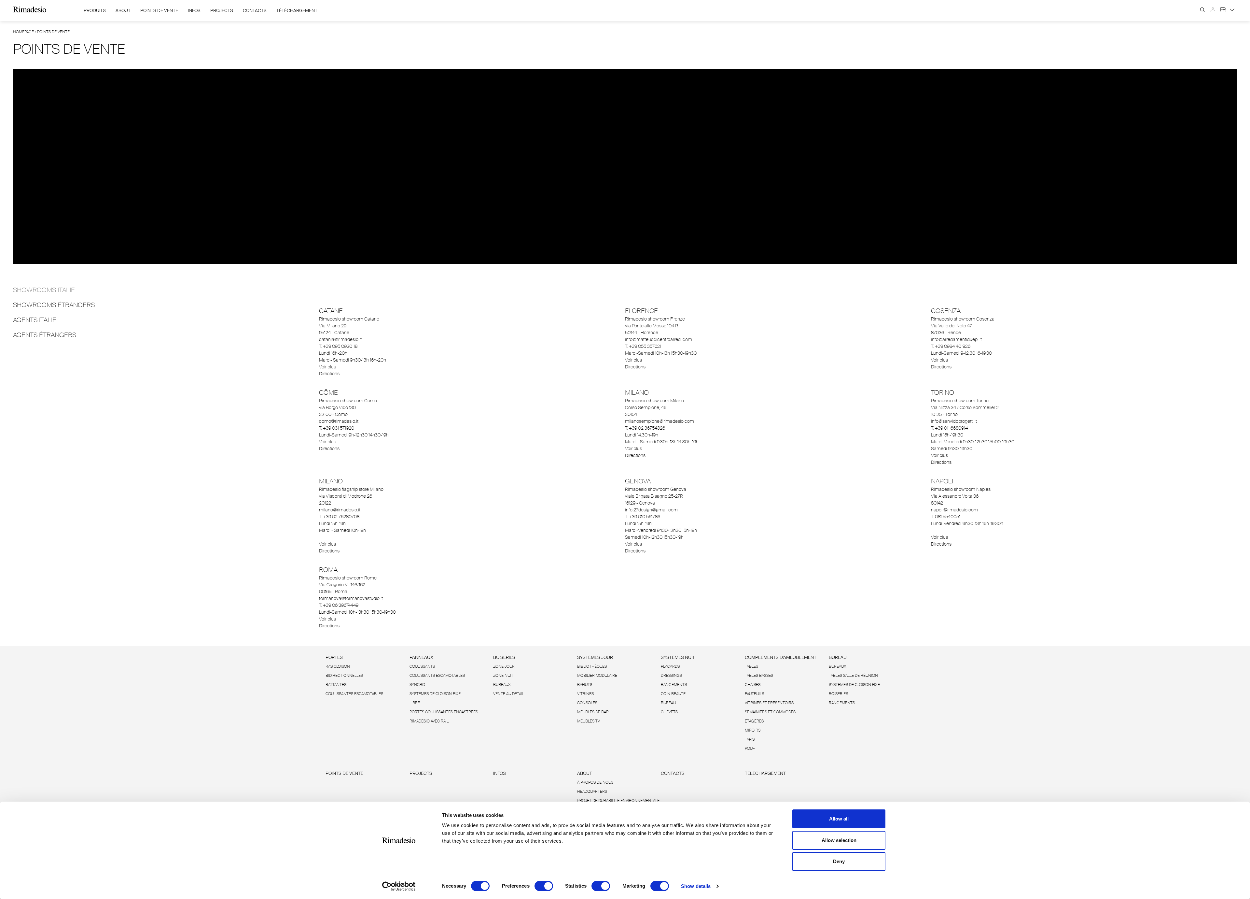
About (123, 10)
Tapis (750, 739)
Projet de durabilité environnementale (618, 800)
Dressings (671, 675)
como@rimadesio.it (338, 421)
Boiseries (504, 657)
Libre (415, 703)
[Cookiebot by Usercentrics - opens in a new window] (398, 886)
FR (1223, 9)
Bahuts (584, 684)
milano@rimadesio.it (339, 510)
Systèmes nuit (678, 657)
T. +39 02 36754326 (645, 428)
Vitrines (585, 693)
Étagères (754, 721)
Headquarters (592, 791)
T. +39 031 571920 (336, 428)
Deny (839, 861)
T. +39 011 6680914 (949, 428)
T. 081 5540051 (945, 517)
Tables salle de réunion (853, 675)
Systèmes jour (595, 657)
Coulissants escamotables (437, 675)
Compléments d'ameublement (780, 657)
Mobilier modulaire (597, 675)
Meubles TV (588, 721)
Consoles (587, 703)
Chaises (752, 684)
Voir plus (327, 367)
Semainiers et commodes (770, 712)
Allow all (839, 818)
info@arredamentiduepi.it (956, 339)
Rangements (674, 684)
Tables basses (759, 675)
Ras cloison (338, 666)
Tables (751, 666)
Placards (670, 666)
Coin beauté (673, 693)
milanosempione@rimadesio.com (659, 421)
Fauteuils (754, 693)
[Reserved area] (1212, 10)
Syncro (417, 684)
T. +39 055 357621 (643, 346)
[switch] (544, 886)
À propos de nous (595, 782)
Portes (334, 657)
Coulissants (422, 666)
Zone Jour (504, 666)
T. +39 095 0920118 (338, 346)
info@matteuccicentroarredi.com (658, 339)
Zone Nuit (503, 675)
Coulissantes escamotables (354, 693)
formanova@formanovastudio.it (351, 598)
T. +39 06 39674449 (338, 605)
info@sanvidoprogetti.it (954, 421)
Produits (95, 10)
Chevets (669, 712)
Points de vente (159, 10)
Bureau (668, 703)
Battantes (336, 684)
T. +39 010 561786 (642, 517)
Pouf (750, 748)
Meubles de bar (593, 712)
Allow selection (839, 840)
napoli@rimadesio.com (954, 510)
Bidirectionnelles (344, 675)
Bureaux (502, 684)
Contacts (255, 10)
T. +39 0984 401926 (950, 346)
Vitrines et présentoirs (769, 703)
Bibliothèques (592, 666)
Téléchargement (296, 10)
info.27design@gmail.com (651, 510)
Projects (221, 10)
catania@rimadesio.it (340, 339)
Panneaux (421, 657)
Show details (696, 886)
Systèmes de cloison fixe (435, 693)
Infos (194, 10)
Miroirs (752, 730)
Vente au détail (508, 693)
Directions (329, 374)
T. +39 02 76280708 (339, 517)
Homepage (23, 32)
